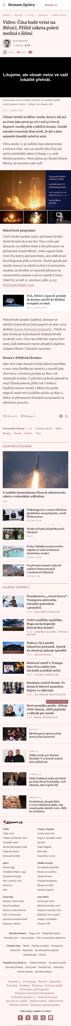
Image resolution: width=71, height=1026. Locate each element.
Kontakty (12, 986)
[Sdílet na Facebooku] (61, 416)
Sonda (17, 433)
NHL (5, 890)
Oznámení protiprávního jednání (34, 993)
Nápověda (55, 982)
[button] (35, 190)
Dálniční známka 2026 (48, 906)
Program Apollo (44, 428)
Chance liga (9, 867)
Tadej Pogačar (44, 847)
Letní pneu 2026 (45, 901)
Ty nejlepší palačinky (48, 867)
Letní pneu (30, 967)
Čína (38, 433)
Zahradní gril (30, 955)
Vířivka (42, 955)
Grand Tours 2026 (46, 856)
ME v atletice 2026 (12, 881)
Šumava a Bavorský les (14, 910)
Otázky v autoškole (47, 919)
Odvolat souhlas (18, 1005)
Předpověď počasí (51, 933)
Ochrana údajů (53, 986)
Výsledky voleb (10, 842)
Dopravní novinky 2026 (49, 910)
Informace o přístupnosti (34, 989)
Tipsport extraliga (12, 876)
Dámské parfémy (14, 967)
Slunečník (15, 950)
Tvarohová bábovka (47, 881)
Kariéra (42, 982)
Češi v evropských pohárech (51, 938)
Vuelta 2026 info (45, 833)
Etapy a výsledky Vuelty (49, 838)
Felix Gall (42, 851)
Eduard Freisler (47, 612)
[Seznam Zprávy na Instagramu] (35, 1017)
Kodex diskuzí (38, 1001)
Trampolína (57, 946)
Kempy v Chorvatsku (13, 901)
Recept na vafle (45, 885)
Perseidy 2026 (11, 938)
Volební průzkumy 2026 (15, 838)
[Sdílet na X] (66, 416)
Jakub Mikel (43, 654)
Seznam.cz (51, 4)
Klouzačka (27, 950)
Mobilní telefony (38, 963)
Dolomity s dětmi (11, 924)
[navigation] (4, 5)
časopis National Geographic (32, 329)
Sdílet (23, 52)
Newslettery (56, 1001)
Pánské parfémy (43, 972)
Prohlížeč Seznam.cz (23, 997)
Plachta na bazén (40, 946)
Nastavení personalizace (45, 1005)
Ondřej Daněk (45, 632)
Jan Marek (20, 41)
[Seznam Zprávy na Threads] (43, 1017)
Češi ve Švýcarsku (12, 915)
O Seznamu (29, 982)
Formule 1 (8, 885)
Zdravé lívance (44, 876)
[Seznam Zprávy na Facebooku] (20, 1017)
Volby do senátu (11, 851)
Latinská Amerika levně (15, 919)
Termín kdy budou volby (15, 847)
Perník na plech (45, 890)
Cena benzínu (27, 938)
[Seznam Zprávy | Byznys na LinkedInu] (50, 1017)
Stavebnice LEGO (57, 963)
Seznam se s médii (17, 1001)
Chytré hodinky (25, 972)
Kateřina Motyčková (50, 694)
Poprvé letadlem (11, 906)
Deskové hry (44, 967)
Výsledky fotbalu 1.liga (14, 872)
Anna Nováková (46, 717)
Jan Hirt (41, 842)
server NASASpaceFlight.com (30, 282)
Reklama (37, 986)
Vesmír (28, 433)
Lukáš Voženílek (46, 674)
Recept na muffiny (47, 872)
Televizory (58, 967)
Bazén (26, 946)
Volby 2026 (8, 833)
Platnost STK (43, 924)
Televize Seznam (48, 997)
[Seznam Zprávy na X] (28, 1017)
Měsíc (59, 428)
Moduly (7, 433)
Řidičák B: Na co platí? (48, 915)
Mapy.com (34, 933)
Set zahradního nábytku (47, 950)
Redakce (25, 986)
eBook (10, 52)
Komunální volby (11, 856)
